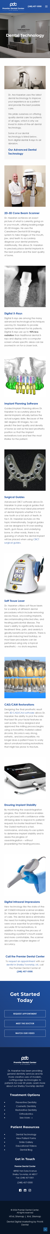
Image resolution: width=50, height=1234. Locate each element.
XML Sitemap (34, 1216)
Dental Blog (26, 1149)
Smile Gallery (26, 1142)
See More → (26, 1117)
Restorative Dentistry (26, 1110)
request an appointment (22, 961)
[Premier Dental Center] (13, 6)
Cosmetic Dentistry (26, 1106)
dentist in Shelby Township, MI (22, 964)
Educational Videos (26, 1145)
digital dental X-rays (24, 140)
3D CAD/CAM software (21, 712)
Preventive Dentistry (26, 1102)
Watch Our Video (25, 1033)
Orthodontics (26, 1113)
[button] (46, 6)
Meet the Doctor (25, 1023)
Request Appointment (25, 1014)
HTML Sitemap (16, 1216)
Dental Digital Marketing (20, 1221)
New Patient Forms (26, 1138)
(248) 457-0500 (35, 6)
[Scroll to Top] (45, 1229)
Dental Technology (26, 1134)
